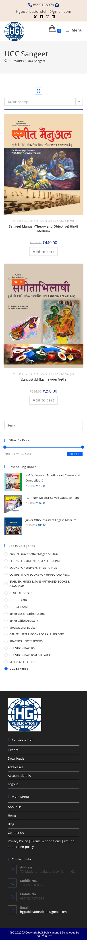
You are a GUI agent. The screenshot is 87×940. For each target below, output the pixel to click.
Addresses (15, 767)
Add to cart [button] (43, 251)
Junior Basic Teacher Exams (27, 614)
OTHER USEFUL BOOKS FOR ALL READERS (36, 634)
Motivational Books (22, 627)
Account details (19, 775)
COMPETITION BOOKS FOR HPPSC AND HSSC (39, 574)
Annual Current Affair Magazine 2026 (33, 554)
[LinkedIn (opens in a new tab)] (52, 17)
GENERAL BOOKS (20, 593)
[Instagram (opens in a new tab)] (47, 17)
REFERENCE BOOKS (22, 662)
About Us (14, 807)
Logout (13, 784)
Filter (74, 454)
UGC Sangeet (36, 61)
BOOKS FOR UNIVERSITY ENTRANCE (33, 568)
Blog (11, 824)
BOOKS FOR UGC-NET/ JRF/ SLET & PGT (35, 221)
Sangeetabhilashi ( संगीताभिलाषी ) (43, 379)
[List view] (48, 91)
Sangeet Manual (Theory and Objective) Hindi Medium (43, 228)
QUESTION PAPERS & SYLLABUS (30, 655)
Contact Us (16, 832)
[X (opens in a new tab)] (35, 17)
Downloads (16, 758)
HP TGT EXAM (18, 607)
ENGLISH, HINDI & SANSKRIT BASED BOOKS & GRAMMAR (39, 583)
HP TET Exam (18, 600)
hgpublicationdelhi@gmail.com (43, 912)
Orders (13, 750)
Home (12, 815)
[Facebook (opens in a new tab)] (41, 17)
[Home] (5, 61)
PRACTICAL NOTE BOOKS (26, 641)
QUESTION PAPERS (22, 648)
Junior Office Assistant (23, 621)
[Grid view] (38, 91)
